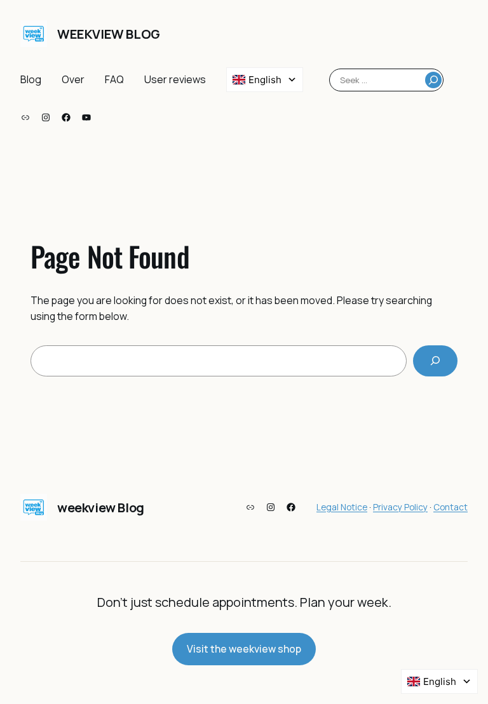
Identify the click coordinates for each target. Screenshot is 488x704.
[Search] (435, 360)
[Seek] (433, 80)
